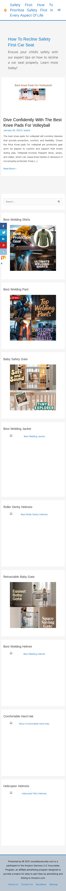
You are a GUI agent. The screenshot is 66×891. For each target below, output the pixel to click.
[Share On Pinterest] (3, 245)
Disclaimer (41, 884)
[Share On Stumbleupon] (3, 258)
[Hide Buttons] (1, 263)
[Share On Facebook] (3, 226)
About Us (13, 884)
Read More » (9, 168)
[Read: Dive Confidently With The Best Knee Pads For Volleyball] (32, 97)
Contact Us (27, 884)
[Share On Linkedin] (3, 239)
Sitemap (53, 884)
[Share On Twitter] (3, 232)
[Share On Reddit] (3, 251)
